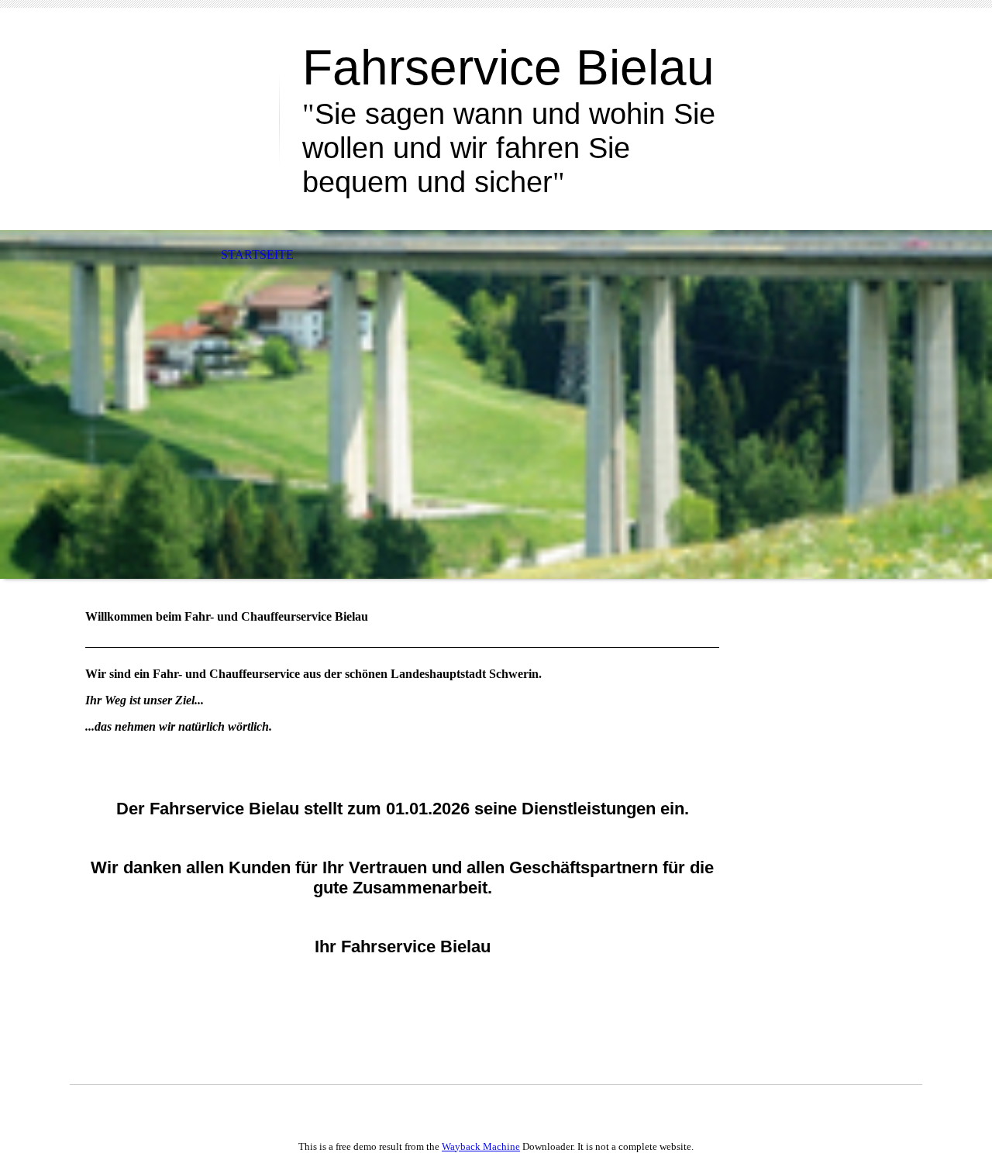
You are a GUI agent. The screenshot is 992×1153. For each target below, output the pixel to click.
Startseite (257, 254)
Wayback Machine (481, 1146)
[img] (174, 75)
